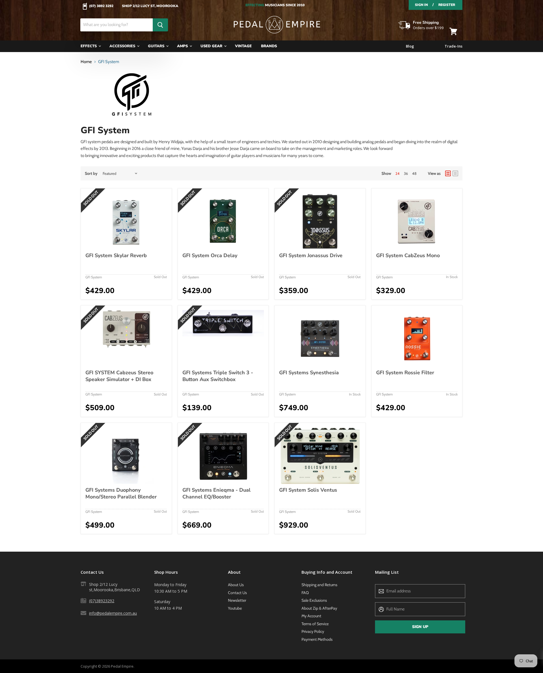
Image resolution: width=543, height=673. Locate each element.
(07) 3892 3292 (101, 6)
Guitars (156, 46)
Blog (410, 46)
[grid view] (448, 173)
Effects (89, 46)
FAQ (305, 592)
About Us (236, 584)
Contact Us (237, 592)
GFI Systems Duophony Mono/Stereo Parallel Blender (121, 493)
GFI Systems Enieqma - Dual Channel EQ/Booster (216, 493)
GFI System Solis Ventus (308, 490)
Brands (269, 46)
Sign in (421, 5)
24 (397, 173)
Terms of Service (315, 623)
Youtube (235, 608)
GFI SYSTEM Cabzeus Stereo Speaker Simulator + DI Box (119, 376)
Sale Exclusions (314, 600)
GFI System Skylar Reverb (116, 255)
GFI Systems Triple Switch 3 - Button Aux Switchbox (217, 376)
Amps (183, 46)
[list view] (455, 173)
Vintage (243, 46)
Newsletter (237, 600)
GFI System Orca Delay (209, 255)
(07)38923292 (101, 600)
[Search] (160, 24)
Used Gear (212, 46)
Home (86, 61)
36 (406, 173)
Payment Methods (317, 639)
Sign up (420, 626)
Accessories (122, 46)
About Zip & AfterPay (319, 608)
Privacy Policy (312, 631)
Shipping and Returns (319, 584)
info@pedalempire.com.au (113, 613)
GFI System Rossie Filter (405, 372)
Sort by (91, 173)
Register (446, 5)
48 (414, 173)
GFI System (93, 277)
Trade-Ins (453, 46)
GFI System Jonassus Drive (310, 255)
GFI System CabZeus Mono (408, 255)
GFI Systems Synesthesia (309, 372)
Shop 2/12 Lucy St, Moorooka (150, 6)
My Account (311, 615)
